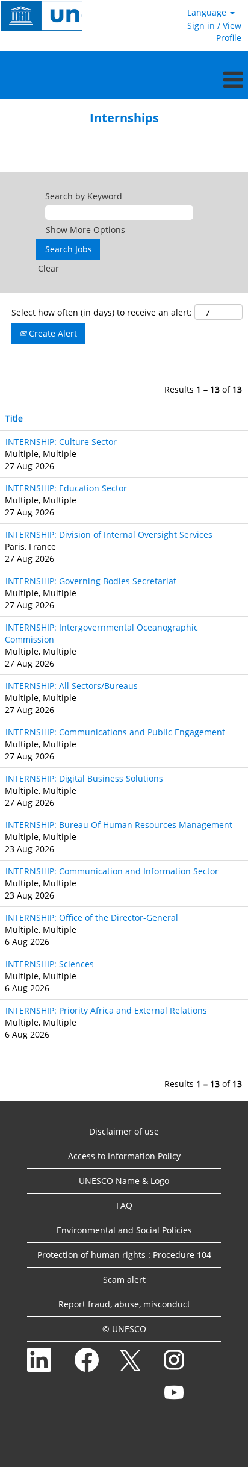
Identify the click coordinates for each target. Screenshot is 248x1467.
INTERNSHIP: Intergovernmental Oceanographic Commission (101, 633)
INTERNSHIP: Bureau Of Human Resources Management (118, 824)
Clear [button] (48, 268)
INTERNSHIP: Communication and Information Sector (112, 871)
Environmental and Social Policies (124, 1230)
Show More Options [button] (85, 229)
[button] (124, 79)
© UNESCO (124, 1329)
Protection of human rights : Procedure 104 (124, 1254)
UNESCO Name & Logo (124, 1180)
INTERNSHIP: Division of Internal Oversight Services (108, 534)
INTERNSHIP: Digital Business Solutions (84, 778)
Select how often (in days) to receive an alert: (101, 312)
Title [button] (14, 418)
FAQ (124, 1205)
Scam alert (124, 1279)
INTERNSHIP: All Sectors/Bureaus (71, 685)
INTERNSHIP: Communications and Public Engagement (115, 732)
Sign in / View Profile (214, 31)
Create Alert (51, 333)
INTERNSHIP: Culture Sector (61, 441)
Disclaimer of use (124, 1131)
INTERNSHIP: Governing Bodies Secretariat (90, 581)
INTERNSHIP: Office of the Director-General (91, 917)
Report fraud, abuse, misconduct (124, 1304)
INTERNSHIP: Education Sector (66, 488)
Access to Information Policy (124, 1156)
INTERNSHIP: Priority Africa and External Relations (106, 1010)
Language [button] (208, 12)
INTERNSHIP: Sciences (49, 964)
